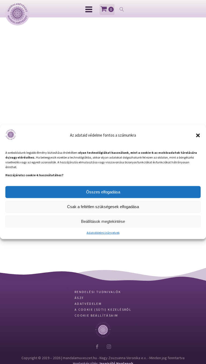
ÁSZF (79, 314)
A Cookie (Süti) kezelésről (103, 326)
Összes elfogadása (103, 192)
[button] (198, 135)
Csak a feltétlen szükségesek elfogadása (103, 206)
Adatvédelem (88, 320)
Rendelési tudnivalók (98, 308)
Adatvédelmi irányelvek (103, 232)
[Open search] (122, 9)
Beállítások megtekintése (103, 221)
